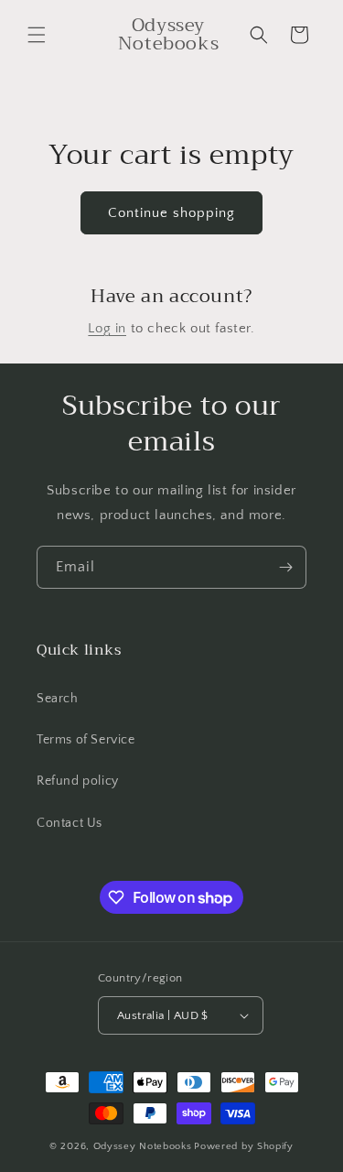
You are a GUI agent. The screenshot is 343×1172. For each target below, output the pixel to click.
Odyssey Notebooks (142, 1146)
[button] (36, 35)
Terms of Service (86, 739)
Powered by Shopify (244, 1146)
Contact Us (69, 823)
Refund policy (78, 781)
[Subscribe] (285, 567)
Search (58, 698)
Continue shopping (171, 213)
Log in (107, 328)
